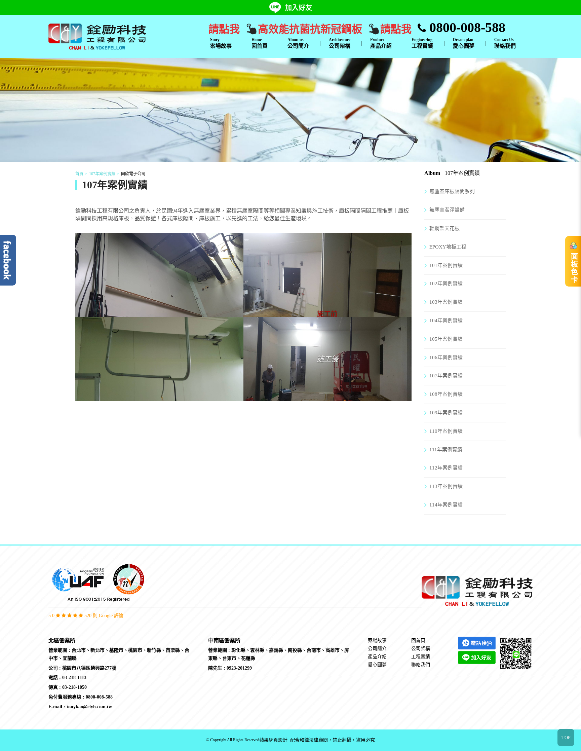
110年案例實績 (446, 431)
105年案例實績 (446, 339)
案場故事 (221, 43)
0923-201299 (239, 668)
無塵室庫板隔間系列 (452, 191)
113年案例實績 (446, 486)
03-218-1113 (74, 677)
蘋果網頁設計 (273, 740)
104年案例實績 (446, 320)
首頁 (79, 174)
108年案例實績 (446, 394)
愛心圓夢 (463, 43)
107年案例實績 (102, 174)
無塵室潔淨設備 (447, 210)
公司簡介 (298, 43)
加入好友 (298, 7)
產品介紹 (381, 43)
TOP (566, 737)
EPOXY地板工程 (447, 247)
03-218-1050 (74, 687)
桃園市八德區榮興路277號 (89, 668)
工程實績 (422, 43)
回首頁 (259, 43)
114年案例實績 (446, 505)
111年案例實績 (445, 449)
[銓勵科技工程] (97, 36)
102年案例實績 (446, 283)
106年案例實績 (446, 357)
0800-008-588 (465, 27)
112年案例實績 (446, 468)
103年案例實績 (446, 302)
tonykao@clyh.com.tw (89, 706)
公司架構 (339, 43)
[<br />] (159, 312)
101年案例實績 (446, 265)
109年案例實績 (446, 412)
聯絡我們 (505, 43)
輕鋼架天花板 (444, 228)
